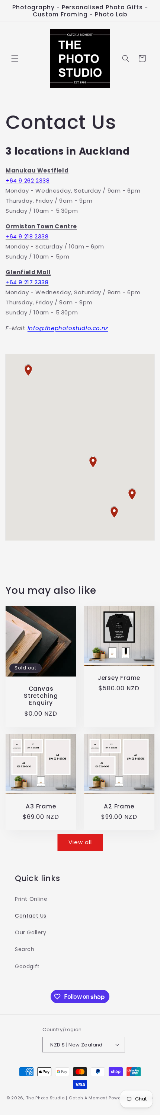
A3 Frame (41, 806)
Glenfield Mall (28, 272)
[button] (15, 58)
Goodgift (27, 966)
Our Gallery (31, 932)
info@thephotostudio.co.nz (68, 328)
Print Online (31, 899)
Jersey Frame (119, 677)
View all (80, 842)
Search (25, 949)
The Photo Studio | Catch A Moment (67, 1098)
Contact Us (31, 915)
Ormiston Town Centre (41, 226)
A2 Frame (119, 806)
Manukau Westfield (37, 170)
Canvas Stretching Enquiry (41, 696)
